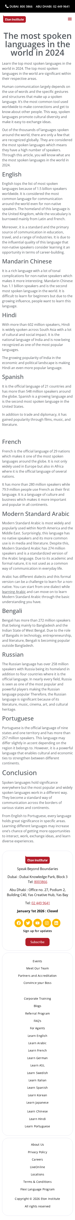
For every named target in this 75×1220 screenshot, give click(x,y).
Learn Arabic (37, 1043)
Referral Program (37, 1013)
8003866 (40, 882)
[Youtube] (37, 923)
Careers (37, 1159)
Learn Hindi (37, 1119)
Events (37, 961)
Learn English (37, 1036)
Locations (37, 1174)
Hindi (9, 315)
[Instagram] (47, 923)
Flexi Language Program (37, 1189)
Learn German (37, 1058)
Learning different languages (24, 826)
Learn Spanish (37, 1088)
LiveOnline (37, 1167)
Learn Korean (37, 1095)
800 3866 (26, 6)
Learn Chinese (37, 1111)
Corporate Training (37, 998)
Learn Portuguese (37, 1126)
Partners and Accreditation (37, 976)
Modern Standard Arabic (35, 514)
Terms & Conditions (37, 1182)
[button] (70, 19)
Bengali (12, 611)
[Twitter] (28, 923)
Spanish (13, 377)
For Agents (37, 1028)
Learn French (37, 1050)
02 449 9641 (61, 6)
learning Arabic (14, 591)
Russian (13, 654)
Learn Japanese (37, 1102)
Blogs (37, 1006)
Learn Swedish (37, 1073)
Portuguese (18, 718)
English (11, 174)
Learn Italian (38, 1080)
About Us (37, 1144)
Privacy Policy (37, 1152)
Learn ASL (37, 1065)
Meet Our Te (35, 968)
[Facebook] (19, 923)
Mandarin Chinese (27, 261)
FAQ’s (37, 1021)
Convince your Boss (37, 983)
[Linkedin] (56, 923)
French (11, 442)
